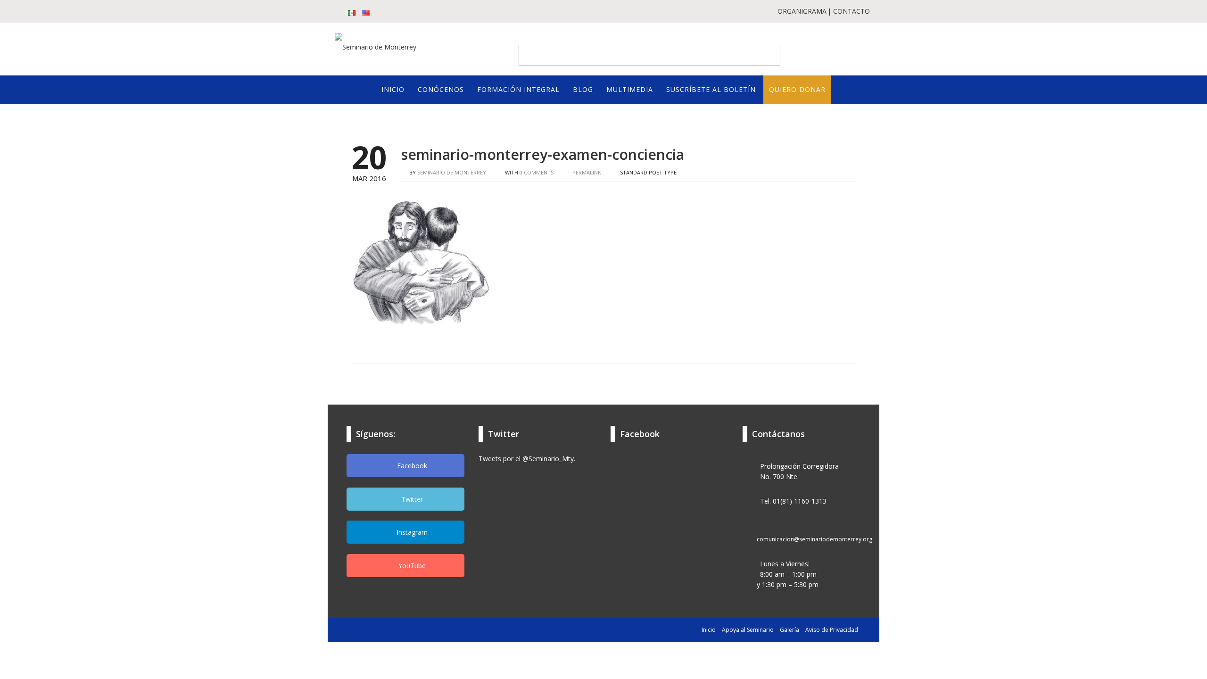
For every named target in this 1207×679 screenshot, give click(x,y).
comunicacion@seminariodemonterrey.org (814, 539)
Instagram (411, 532)
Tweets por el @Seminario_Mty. (527, 458)
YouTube (411, 565)
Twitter (411, 499)
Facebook (411, 465)
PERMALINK (586, 172)
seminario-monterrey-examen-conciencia (542, 154)
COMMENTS (537, 172)
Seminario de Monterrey (451, 172)
